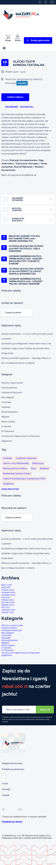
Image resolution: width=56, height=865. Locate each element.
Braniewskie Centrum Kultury (17, 473)
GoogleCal (26, 107)
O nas (5, 783)
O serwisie (6, 426)
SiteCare (47, 838)
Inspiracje (5, 407)
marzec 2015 (7, 612)
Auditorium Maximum (26, 458)
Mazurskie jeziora (9, 412)
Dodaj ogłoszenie (40, 40)
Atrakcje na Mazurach (11, 392)
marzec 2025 (7, 590)
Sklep (8, 40)
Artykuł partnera (9, 387)
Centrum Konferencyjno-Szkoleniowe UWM (24, 478)
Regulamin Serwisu (12, 763)
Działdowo (8, 484)
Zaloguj (22, 83)
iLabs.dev (17, 838)
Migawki (5, 416)
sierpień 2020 (7, 605)
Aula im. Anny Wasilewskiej (16, 463)
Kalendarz (11, 107)
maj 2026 (5, 587)
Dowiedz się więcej (12, 821)
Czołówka (6, 402)
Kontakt (6, 789)
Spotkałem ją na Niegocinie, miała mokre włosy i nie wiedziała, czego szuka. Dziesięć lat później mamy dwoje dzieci (26, 348)
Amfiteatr (7, 458)
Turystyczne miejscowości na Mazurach (20, 436)
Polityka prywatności (13, 769)
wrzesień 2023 (8, 595)
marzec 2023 (7, 600)
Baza (33, 468)
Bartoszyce (37, 463)
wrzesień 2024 (8, 592)
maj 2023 (5, 597)
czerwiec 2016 (8, 610)
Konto (18, 40)
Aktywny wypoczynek (12, 383)
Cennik (5, 795)
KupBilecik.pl (29, 175)
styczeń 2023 (7, 602)
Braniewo (44, 468)
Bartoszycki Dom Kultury (15, 468)
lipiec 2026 (6, 585)
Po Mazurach (7, 431)
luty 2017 (5, 607)
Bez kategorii (7, 397)
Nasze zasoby (8, 421)
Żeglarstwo (6, 441)
